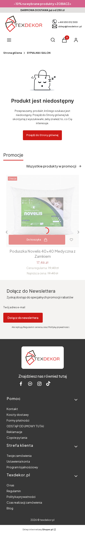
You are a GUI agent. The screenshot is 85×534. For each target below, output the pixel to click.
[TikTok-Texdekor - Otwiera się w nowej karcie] (48, 383)
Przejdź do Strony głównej (42, 135)
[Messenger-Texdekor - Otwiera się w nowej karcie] (30, 383)
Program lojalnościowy (22, 467)
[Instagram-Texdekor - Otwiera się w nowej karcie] (39, 383)
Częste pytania (17, 437)
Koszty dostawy (18, 414)
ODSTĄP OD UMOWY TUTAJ (25, 426)
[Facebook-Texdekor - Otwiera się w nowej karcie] (20, 383)
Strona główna (12, 52)
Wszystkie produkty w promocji (51, 166)
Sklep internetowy (37, 529)
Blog (10, 508)
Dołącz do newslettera (23, 318)
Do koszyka (34, 239)
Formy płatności (18, 420)
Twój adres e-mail (14, 307)
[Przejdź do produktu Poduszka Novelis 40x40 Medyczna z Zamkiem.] (42, 211)
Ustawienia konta (18, 461)
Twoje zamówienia (19, 455)
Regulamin (14, 491)
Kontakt (12, 409)
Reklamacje (14, 432)
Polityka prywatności (21, 496)
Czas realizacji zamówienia (24, 502)
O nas (10, 485)
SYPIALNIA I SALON (39, 52)
